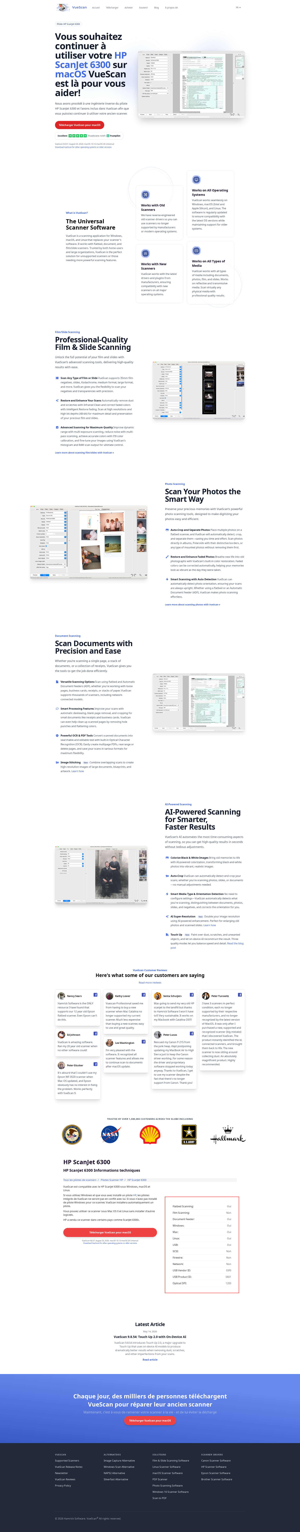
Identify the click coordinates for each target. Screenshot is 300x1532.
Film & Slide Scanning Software (170, 1460)
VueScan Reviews (65, 1479)
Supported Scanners (67, 1460)
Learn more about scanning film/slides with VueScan (84, 452)
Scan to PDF (159, 1498)
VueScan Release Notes (68, 1467)
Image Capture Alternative (119, 1460)
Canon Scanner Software (216, 1460)
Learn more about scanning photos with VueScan (192, 604)
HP (134, 1195)
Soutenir (143, 7)
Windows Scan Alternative (119, 1467)
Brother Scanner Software (216, 1479)
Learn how (77, 771)
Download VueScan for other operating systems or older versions (83, 147)
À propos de (171, 7)
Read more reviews (150, 982)
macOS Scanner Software (167, 1473)
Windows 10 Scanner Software (170, 1492)
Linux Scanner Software (166, 1467)
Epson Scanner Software (215, 1473)
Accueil (96, 7)
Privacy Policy (63, 1485)
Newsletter (61, 1473)
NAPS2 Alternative (114, 1473)
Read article (150, 1359)
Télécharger (112, 7)
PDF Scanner (160, 1479)
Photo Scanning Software (167, 1485)
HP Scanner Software (213, 1467)
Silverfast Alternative (116, 1479)
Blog (156, 7)
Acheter (129, 7)
